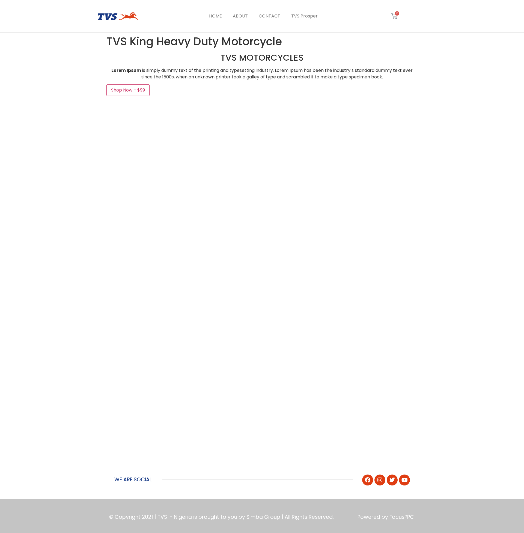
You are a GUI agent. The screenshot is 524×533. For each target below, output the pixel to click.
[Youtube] (404, 480)
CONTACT (269, 16)
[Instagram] (379, 480)
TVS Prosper (304, 16)
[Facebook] (367, 480)
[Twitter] (392, 480)
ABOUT (240, 16)
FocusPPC (401, 517)
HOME (215, 16)
